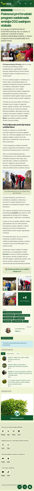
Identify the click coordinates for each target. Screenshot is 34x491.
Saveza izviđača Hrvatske (23, 315)
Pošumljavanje (18, 321)
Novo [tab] (18, 353)
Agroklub (17, 485)
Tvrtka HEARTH (20, 318)
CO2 (26, 321)
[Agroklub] (7, 3)
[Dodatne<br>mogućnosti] (30, 487)
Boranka (5, 254)
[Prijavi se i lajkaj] (19, 487)
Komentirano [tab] (10, 353)
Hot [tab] (3, 353)
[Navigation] (31, 3)
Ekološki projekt (9, 315)
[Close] (25, 3)
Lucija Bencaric (20, 329)
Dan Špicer (8, 321)
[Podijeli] (24, 487)
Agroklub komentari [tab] (7, 338)
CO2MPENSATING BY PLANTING (13, 312)
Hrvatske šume (9, 318)
